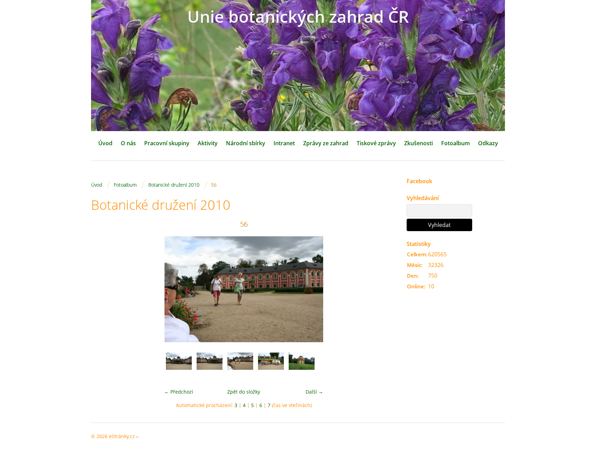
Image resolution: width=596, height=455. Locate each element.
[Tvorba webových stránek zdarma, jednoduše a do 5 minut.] (137, 437)
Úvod (105, 143)
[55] (209, 365)
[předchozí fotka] (102, 289)
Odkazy (488, 143)
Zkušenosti (418, 143)
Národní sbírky (245, 143)
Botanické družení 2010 (173, 184)
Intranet (284, 143)
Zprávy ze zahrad (325, 143)
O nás (128, 143)
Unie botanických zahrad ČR (298, 16)
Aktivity (208, 143)
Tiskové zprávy (376, 143)
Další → (314, 391)
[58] (302, 365)
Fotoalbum (455, 143)
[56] (240, 365)
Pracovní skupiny (166, 143)
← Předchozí (178, 391)
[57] (271, 365)
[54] (179, 365)
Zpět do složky (243, 391)
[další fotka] (385, 289)
